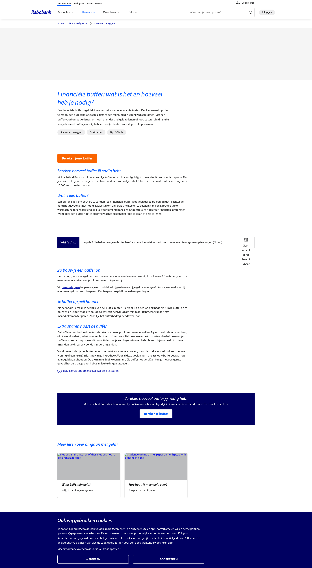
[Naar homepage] (42, 12)
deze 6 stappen (71, 287)
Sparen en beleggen (104, 23)
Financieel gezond (78, 23)
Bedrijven (79, 3)
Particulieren (64, 3)
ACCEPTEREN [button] (168, 559)
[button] (245, 3)
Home (60, 23)
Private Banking (95, 3)
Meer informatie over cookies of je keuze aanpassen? (89, 549)
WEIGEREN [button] (93, 559)
